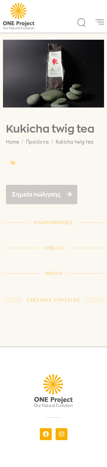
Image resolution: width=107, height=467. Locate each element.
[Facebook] (46, 434)
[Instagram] (61, 434)
